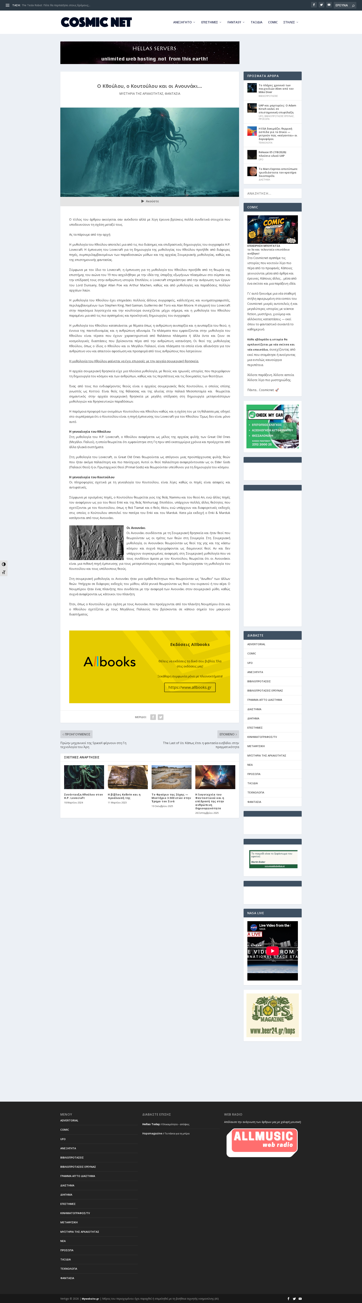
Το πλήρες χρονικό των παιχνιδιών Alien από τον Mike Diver (276, 88)
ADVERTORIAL (256, 644)
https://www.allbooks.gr (190, 687)
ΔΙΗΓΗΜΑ (253, 718)
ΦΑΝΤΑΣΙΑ (172, 94)
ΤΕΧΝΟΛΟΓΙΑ (265, 142)
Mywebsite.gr (90, 1298)
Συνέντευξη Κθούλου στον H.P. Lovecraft (83, 796)
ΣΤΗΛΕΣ (289, 22)
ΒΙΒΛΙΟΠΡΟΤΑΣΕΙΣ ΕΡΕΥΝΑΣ (279, 116)
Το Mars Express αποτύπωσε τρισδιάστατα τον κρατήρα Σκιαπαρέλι (278, 172)
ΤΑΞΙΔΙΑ (256, 22)
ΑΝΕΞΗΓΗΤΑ (255, 672)
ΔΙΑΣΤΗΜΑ (264, 179)
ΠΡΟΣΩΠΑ (264, 119)
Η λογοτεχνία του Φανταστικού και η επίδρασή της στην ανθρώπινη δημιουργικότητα (209, 801)
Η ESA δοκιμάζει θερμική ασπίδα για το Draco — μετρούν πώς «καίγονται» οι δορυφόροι (278, 134)
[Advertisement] (272, 561)
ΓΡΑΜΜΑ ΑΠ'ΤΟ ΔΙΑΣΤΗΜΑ (264, 700)
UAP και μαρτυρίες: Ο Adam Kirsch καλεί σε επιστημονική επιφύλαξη (277, 109)
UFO (261, 116)
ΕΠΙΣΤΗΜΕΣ (209, 22)
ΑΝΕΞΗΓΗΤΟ (182, 22)
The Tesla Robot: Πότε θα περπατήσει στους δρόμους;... (56, 5)
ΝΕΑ (250, 765)
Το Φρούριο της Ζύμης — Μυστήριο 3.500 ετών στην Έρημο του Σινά (171, 798)
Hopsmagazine (152, 1133)
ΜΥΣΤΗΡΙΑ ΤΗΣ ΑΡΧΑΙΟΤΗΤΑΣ (141, 94)
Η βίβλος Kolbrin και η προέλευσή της (124, 796)
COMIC (273, 22)
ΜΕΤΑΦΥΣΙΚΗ (256, 746)
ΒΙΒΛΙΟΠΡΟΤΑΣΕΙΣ (268, 96)
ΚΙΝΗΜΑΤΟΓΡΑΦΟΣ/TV (262, 737)
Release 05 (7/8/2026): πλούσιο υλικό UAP (273, 153)
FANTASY (234, 22)
